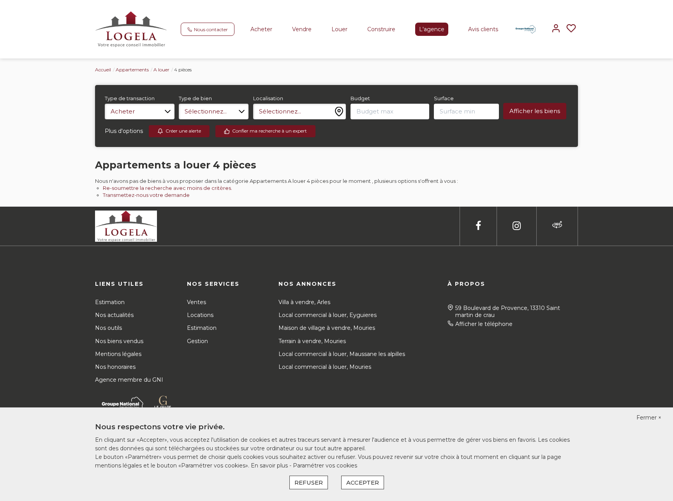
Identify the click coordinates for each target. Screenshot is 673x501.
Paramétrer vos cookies (325, 465)
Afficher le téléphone (484, 324)
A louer (161, 70)
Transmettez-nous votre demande (146, 195)
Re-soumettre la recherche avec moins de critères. (167, 188)
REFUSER (308, 482)
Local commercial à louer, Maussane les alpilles (341, 354)
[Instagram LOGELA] (517, 226)
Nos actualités (114, 315)
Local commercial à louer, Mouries (324, 366)
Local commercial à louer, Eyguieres (327, 315)
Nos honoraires (115, 366)
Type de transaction (130, 98)
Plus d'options (124, 131)
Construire (381, 29)
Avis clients (483, 29)
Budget (360, 98)
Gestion (197, 341)
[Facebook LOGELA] (478, 226)
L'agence (431, 29)
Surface (444, 98)
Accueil (103, 70)
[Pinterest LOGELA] (557, 226)
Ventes (196, 302)
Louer (339, 29)
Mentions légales (118, 354)
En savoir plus (270, 465)
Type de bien (195, 98)
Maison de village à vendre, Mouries (326, 327)
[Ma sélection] (571, 29)
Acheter (261, 29)
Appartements (132, 70)
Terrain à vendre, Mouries (312, 341)
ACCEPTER (362, 482)
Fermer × (648, 417)
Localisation (268, 98)
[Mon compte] (556, 29)
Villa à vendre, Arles (304, 302)
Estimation (110, 302)
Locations (200, 315)
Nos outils (108, 327)
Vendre (302, 29)
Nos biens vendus (119, 341)
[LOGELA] (131, 28)
